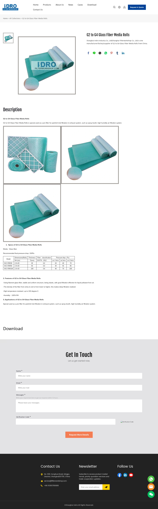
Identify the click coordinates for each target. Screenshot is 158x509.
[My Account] (124, 7)
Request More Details (79, 434)
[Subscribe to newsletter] (106, 487)
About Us (60, 4)
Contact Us (38, 9)
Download (91, 4)
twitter (100, 53)
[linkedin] (125, 475)
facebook (88, 53)
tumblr (117, 53)
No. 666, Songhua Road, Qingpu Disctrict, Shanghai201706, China (57, 475)
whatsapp (105, 53)
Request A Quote (137, 7)
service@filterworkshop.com (55, 481)
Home (35, 4)
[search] (114, 7)
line (94, 53)
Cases (80, 4)
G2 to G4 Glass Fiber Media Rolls (34, 18)
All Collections (14, 18)
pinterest (111, 53)
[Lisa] (151, 479)
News (70, 4)
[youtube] (131, 475)
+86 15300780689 (51, 485)
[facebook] (119, 475)
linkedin (123, 53)
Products (47, 4)
